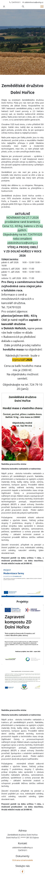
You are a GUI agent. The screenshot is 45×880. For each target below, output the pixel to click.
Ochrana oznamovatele (22, 860)
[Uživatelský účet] (4, 6)
